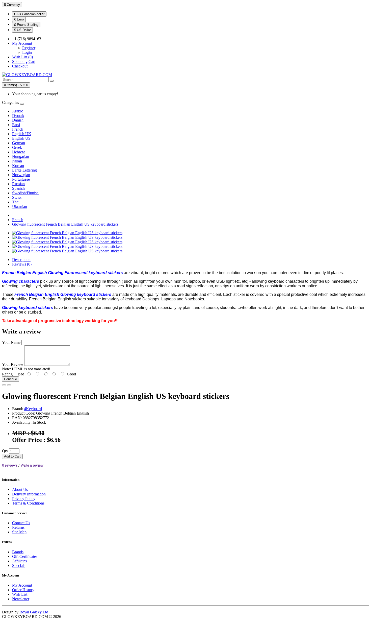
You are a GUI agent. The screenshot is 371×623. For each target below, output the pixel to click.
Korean (18, 165)
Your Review (12, 364)
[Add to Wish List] (4, 385)
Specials (18, 565)
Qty (5, 451)
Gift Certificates (24, 556)
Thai (15, 202)
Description (21, 259)
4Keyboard (33, 408)
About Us (20, 489)
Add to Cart (12, 456)
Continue (10, 379)
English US (21, 138)
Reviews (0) (22, 264)
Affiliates (19, 561)
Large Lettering (24, 170)
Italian (17, 161)
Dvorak (18, 115)
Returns (18, 527)
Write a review (32, 465)
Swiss (16, 197)
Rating (7, 374)
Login (27, 52)
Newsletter (20, 599)
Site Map (19, 532)
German (18, 143)
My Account (22, 585)
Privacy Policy (23, 498)
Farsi (16, 125)
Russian (18, 184)
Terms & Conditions (28, 503)
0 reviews (9, 465)
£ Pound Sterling (26, 25)
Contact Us (21, 523)
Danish (17, 120)
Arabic (17, 111)
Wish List (19, 594)
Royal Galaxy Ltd (33, 612)
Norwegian (21, 175)
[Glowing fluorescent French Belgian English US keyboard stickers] (67, 233)
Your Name (11, 342)
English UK (21, 134)
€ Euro (19, 19)
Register (28, 48)
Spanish (18, 188)
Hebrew (18, 152)
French (17, 129)
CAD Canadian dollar (29, 14)
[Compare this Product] (9, 385)
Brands (17, 552)
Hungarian (20, 156)
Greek (17, 147)
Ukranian (19, 206)
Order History (23, 590)
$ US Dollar (22, 30)
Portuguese (21, 179)
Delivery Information (29, 494)
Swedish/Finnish (25, 193)
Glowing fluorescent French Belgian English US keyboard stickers (65, 224)
